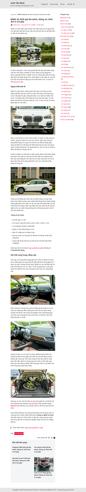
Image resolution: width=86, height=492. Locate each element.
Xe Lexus (64, 70)
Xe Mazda (64, 74)
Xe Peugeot (65, 94)
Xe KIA (63, 64)
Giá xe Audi (54, 4)
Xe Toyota (64, 107)
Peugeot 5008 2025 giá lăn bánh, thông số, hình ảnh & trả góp (21, 449)
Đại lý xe (63, 21)
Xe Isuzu (64, 58)
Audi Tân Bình (33, 403)
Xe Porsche (65, 98)
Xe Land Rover (66, 67)
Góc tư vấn (64, 24)
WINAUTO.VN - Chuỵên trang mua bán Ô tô (61, 490)
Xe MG (63, 82)
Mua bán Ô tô (25, 25)
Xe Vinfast (64, 110)
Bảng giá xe (64, 17)
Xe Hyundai (65, 55)
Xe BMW (32, 25)
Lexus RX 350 (18, 82)
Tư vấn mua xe (66, 33)
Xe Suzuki (64, 104)
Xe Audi (63, 39)
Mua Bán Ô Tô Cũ (66, 116)
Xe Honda (64, 52)
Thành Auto (16, 25)
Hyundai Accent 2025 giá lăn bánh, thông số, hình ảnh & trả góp (21, 460)
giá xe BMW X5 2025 (36, 248)
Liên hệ (69, 4)
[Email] (54, 438)
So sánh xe (65, 30)
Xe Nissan (64, 91)
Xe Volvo (64, 113)
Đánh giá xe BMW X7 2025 (34, 427)
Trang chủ (44, 4)
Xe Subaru (64, 101)
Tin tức (62, 4)
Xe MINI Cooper (66, 85)
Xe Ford (63, 49)
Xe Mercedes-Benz (67, 77)
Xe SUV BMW (19, 433)
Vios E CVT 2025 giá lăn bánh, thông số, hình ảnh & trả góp (43, 475)
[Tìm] (73, 4)
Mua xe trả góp (66, 27)
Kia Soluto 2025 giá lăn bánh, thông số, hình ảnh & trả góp (43, 449)
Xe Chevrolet (65, 45)
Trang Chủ (13, 14)
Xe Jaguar (64, 61)
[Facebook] (49, 438)
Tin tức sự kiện (65, 119)
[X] (51, 438)
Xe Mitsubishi (65, 88)
